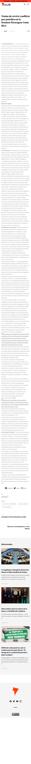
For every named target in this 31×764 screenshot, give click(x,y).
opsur (5, 31)
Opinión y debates (23, 504)
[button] (28, 4)
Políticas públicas (7, 507)
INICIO (15, 707)
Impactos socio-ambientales (9, 504)
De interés (4, 496)
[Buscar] (24, 4)
